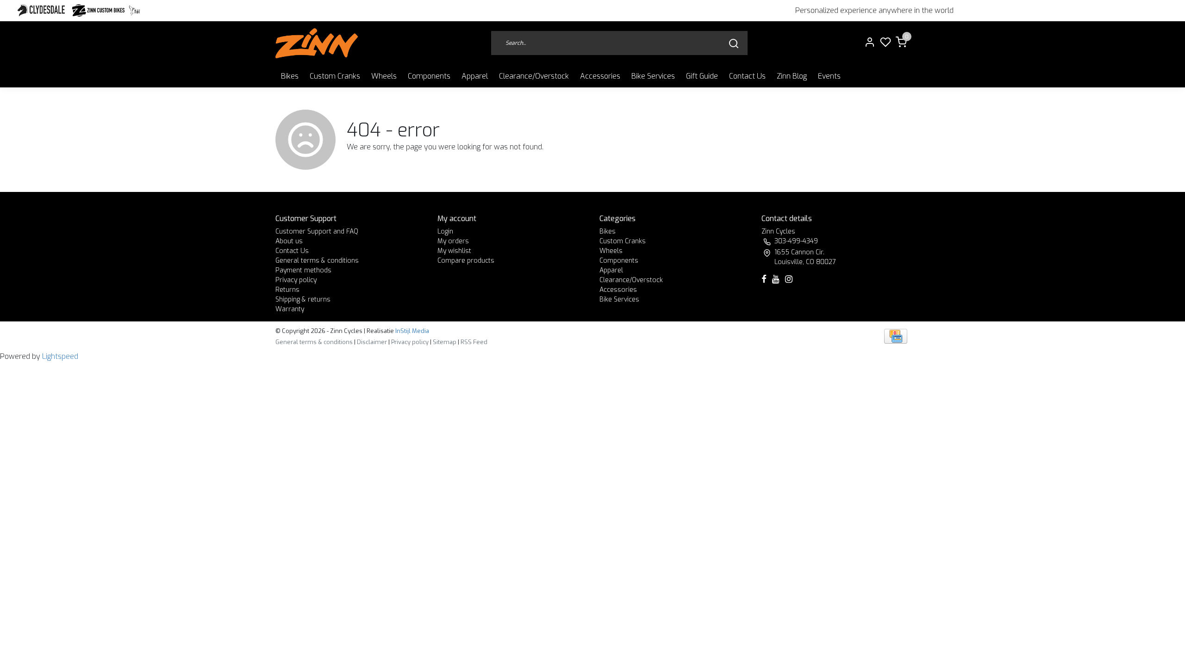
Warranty (289, 309)
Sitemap (444, 342)
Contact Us (747, 76)
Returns (287, 289)
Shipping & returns (303, 299)
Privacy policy (296, 280)
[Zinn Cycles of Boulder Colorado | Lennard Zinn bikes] (316, 43)
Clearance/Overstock (534, 76)
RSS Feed (474, 342)
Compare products (465, 260)
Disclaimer (372, 342)
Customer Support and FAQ (316, 231)
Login (445, 231)
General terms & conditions (317, 260)
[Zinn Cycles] (98, 10)
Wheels (384, 76)
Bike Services (653, 76)
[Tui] (134, 10)
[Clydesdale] (42, 10)
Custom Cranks (335, 76)
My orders (453, 241)
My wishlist (454, 251)
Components (429, 76)
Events (829, 76)
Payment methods (303, 270)
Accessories (600, 76)
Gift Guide (702, 76)
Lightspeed (60, 356)
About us (289, 241)
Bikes (290, 76)
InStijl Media (411, 331)
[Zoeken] (733, 43)
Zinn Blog (792, 76)
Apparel (475, 76)
